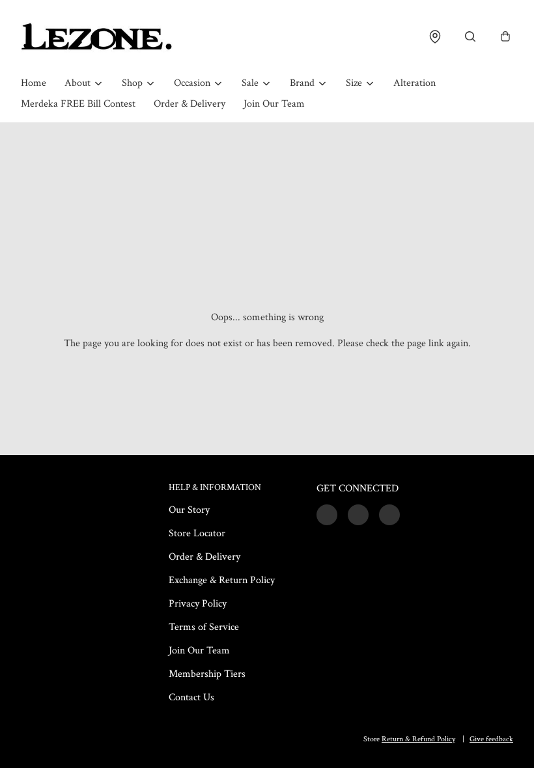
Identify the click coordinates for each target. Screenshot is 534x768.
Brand (302, 83)
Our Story (189, 510)
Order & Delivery (189, 104)
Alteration (414, 83)
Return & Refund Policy (418, 739)
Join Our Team (274, 104)
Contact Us (191, 697)
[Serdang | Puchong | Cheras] (97, 36)
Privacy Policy (198, 603)
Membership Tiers (207, 674)
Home (33, 83)
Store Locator (197, 533)
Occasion (192, 83)
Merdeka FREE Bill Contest (78, 104)
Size (354, 83)
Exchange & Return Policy (222, 580)
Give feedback (491, 739)
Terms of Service (204, 627)
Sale (250, 83)
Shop (132, 83)
